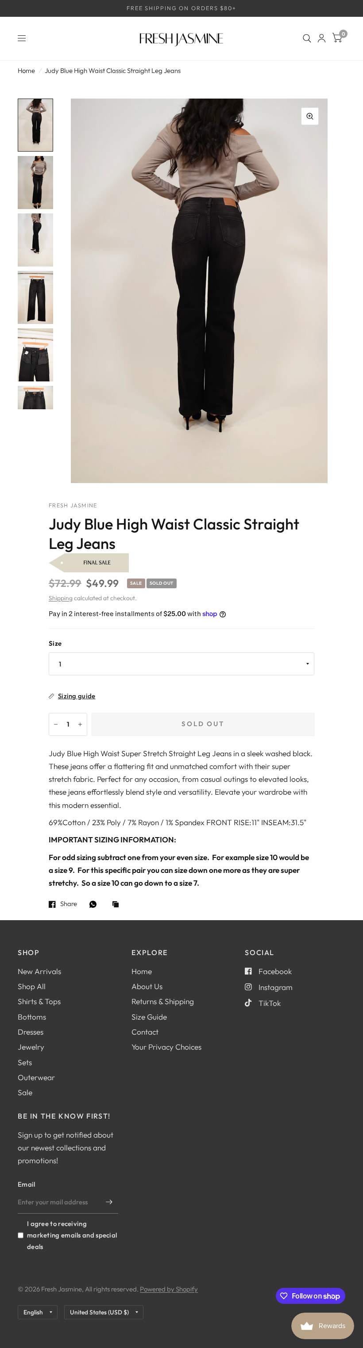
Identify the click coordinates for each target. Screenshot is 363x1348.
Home (26, 70)
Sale (25, 1092)
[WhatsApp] (95, 904)
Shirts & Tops (39, 1001)
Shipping (61, 598)
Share (68, 904)
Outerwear (36, 1077)
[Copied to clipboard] (118, 905)
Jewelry (31, 1046)
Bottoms (32, 1016)
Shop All (32, 986)
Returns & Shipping (162, 1001)
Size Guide (149, 1016)
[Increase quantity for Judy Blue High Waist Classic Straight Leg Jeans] (80, 724)
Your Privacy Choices (166, 1046)
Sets (25, 1062)
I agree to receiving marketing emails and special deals (72, 1235)
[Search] (307, 38)
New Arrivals (39, 971)
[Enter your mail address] (109, 1202)
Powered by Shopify (169, 1289)
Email (26, 1184)
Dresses (30, 1031)
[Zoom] (310, 116)
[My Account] (321, 38)
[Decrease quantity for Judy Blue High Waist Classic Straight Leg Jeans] (55, 724)
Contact (144, 1031)
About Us (146, 986)
